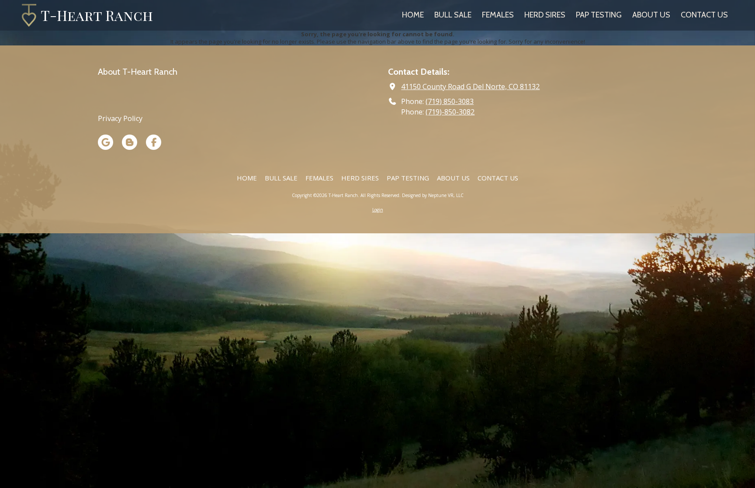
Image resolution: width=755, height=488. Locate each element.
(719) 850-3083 (450, 101)
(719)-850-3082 (450, 112)
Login (377, 210)
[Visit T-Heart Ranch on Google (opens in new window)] (105, 142)
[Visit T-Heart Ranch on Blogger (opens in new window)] (129, 142)
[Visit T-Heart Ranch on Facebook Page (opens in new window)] (153, 142)
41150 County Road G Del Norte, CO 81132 (470, 86)
